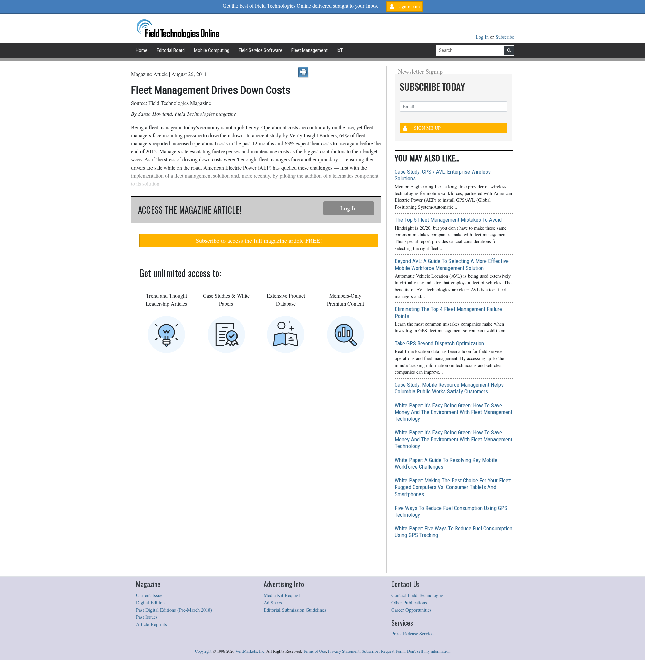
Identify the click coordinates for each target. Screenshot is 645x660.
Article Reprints (151, 624)
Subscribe (505, 37)
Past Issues (147, 617)
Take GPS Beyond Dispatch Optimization (439, 343)
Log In (483, 37)
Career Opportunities (411, 610)
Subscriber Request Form (383, 651)
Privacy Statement (344, 651)
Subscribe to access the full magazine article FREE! (259, 240)
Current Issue (149, 595)
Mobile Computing (211, 50)
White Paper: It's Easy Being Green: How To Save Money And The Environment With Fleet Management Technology (453, 412)
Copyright (203, 651)
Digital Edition (150, 602)
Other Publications (409, 602)
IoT (340, 50)
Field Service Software (260, 50)
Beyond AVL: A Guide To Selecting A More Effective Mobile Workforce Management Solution (452, 264)
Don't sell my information (428, 651)
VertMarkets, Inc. (250, 651)
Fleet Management (309, 50)
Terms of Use (314, 651)
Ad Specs (273, 602)
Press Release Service (412, 633)
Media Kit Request (282, 595)
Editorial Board (171, 50)
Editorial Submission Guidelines (295, 610)
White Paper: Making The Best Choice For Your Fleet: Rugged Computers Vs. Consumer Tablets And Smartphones (453, 487)
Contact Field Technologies (417, 595)
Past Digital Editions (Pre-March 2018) (174, 610)
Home (141, 50)
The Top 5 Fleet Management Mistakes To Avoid (448, 219)
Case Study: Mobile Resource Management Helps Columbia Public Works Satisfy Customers (449, 388)
